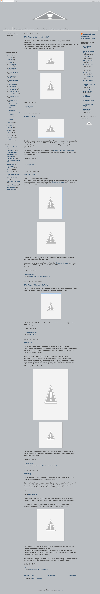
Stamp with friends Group (60, 29)
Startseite (7, 29)
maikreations (87, 57)
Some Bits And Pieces (88, 104)
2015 (9, 123)
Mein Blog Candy (13, 174)
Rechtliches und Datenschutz (24, 29)
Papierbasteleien (34, 276)
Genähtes (10, 150)
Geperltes (10, 156)
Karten (31, 108)
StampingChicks (88, 100)
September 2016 (12, 76)
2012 (9, 130)
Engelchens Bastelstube (87, 110)
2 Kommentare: (29, 164)
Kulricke (9, 172)
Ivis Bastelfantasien (89, 34)
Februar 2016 (14, 96)
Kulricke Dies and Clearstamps (89, 90)
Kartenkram (32, 494)
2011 (9, 132)
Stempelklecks (88, 61)
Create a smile (88, 65)
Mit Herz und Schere (87, 47)
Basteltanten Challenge (36, 569)
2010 (9, 135)
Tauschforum (11, 185)
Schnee (28, 343)
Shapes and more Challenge (48, 465)
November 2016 (12, 69)
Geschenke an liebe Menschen (13, 161)
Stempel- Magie (58, 182)
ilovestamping (87, 72)
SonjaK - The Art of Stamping (89, 85)
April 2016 (13, 91)
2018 (9, 57)
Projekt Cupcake (88, 76)
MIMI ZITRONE (88, 80)
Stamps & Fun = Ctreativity (63, 150)
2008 (10, 140)
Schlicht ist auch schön (36, 285)
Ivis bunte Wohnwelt (10, 166)
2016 (9, 62)
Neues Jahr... (30, 174)
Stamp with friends (13, 181)
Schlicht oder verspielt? (36, 37)
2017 (9, 60)
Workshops (11, 189)
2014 (9, 125)
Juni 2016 (13, 86)
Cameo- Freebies (42, 29)
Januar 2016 (13, 100)
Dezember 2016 (12, 65)
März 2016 (13, 94)
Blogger (61, 590)
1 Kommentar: (29, 106)
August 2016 (13, 80)
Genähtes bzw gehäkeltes (12, 153)
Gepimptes (32, 334)
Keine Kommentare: (30, 332)
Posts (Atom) (36, 578)
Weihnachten (11, 187)
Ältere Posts (73, 575)
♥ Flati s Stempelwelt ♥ (88, 95)
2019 (9, 55)
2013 (9, 128)
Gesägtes (10, 164)
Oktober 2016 (14, 72)
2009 (10, 137)
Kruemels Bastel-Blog (89, 52)
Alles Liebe (29, 116)
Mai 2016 (12, 89)
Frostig (27, 473)
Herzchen (86, 68)
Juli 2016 (12, 84)
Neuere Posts (29, 575)
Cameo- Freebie (12, 147)
